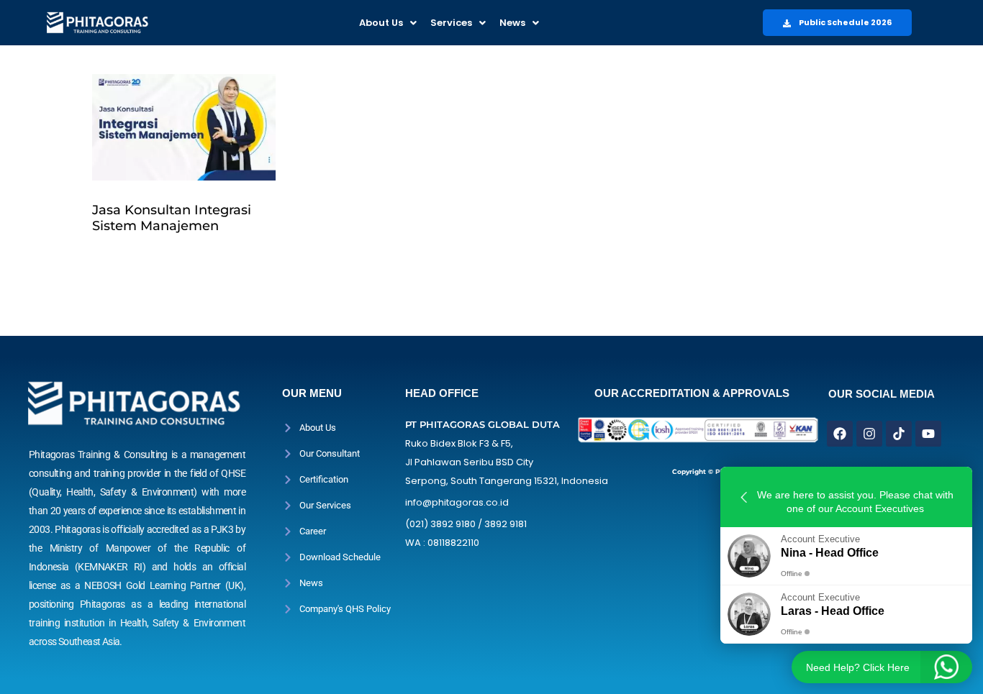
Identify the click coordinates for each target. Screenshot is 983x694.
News (512, 22)
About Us (381, 22)
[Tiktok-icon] (899, 434)
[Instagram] (869, 434)
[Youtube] (928, 434)
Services (451, 22)
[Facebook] (840, 434)
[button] (388, 22)
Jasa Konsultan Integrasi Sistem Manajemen (171, 218)
